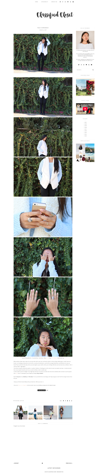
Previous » (69, 463)
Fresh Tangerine (54, 358)
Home (36, 1)
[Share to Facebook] (65, 400)
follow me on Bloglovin (22, 385)
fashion (17, 400)
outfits (22, 400)
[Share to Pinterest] (67, 400)
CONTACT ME (54, 1)
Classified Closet (52, 471)
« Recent (16, 463)
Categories (44, 1)
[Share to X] (63, 400)
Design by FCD (60, 471)
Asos (47, 358)
